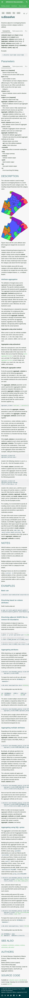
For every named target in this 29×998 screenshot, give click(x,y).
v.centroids (11, 945)
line (14, 13)
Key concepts (23, 6)
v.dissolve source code (15, 980)
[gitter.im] (5, 995)
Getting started (5, 6)
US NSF (25, 992)
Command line (6, 31)
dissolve (8, 13)
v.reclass (22, 945)
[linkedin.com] (14, 995)
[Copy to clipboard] (26, 55)
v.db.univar (4, 947)
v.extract (16, 945)
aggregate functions (7, 360)
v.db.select (11, 947)
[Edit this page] (27, 14)
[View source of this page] (24, 14)
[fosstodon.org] (8, 995)
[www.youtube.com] (19, 995)
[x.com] (16, 995)
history (24, 980)
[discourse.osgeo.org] (11, 995)
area (3, 13)
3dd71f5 (9, 984)
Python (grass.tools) (17, 31)
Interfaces (14, 6)
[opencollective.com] (2, 995)
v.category (4, 945)
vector (18, 13)
